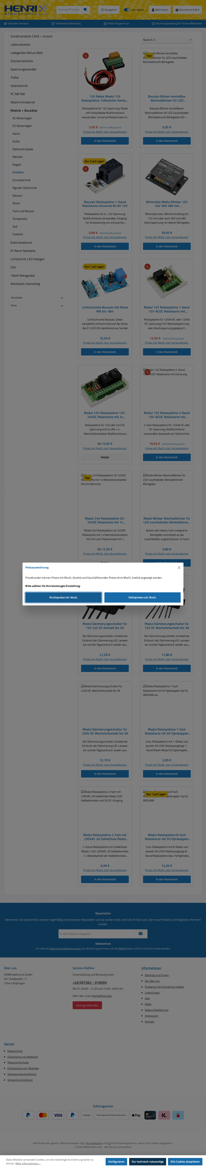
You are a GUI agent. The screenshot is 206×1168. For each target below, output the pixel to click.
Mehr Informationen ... (28, 1163)
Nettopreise (142, 597)
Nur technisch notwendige (148, 1161)
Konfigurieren (116, 1161)
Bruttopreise (63, 597)
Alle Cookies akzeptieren (185, 1161)
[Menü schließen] (179, 568)
